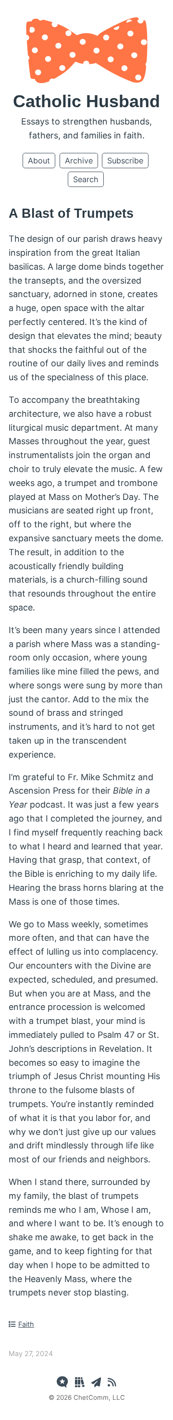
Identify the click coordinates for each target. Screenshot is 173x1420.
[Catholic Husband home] (87, 80)
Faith (26, 1324)
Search (86, 179)
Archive (79, 160)
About (39, 160)
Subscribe (125, 160)
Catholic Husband (86, 101)
